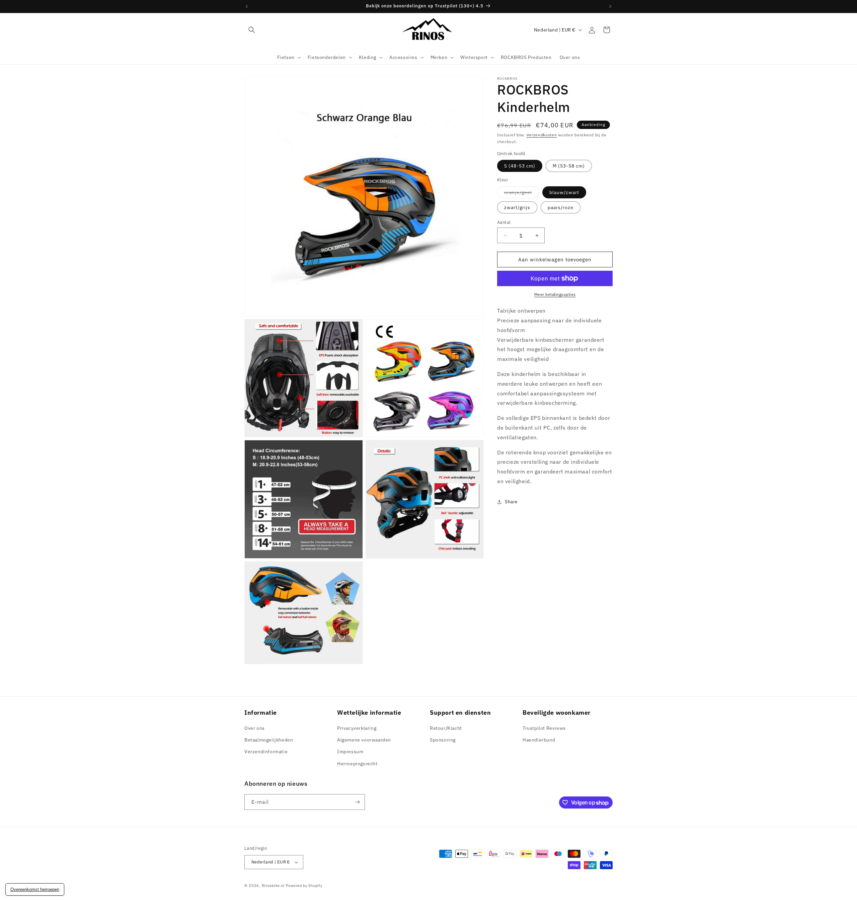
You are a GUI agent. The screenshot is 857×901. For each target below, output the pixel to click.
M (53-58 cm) (569, 166)
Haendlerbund (539, 740)
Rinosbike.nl (273, 885)
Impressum (350, 752)
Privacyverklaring (356, 728)
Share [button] (511, 502)
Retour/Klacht (446, 728)
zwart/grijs (517, 207)
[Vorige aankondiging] (246, 6)
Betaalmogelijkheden (268, 740)
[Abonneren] (357, 802)
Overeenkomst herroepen (34, 889)
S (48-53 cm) (519, 166)
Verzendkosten (542, 134)
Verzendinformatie (266, 752)
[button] (251, 29)
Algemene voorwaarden (364, 740)
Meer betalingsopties (555, 294)
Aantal (504, 222)
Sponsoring (443, 740)
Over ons (254, 728)
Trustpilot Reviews (544, 728)
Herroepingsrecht (357, 764)
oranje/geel (521, 193)
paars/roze (560, 207)
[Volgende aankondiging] (610, 6)
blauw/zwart (564, 192)
